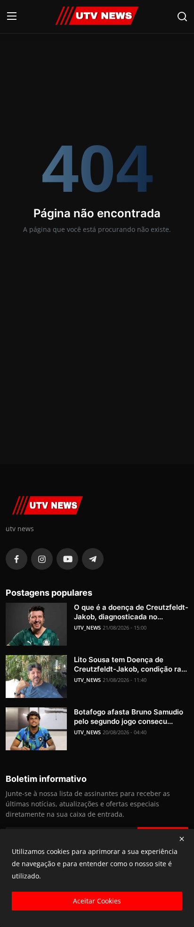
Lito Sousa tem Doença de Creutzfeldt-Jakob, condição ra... (130, 664)
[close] (181, 839)
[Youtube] (67, 559)
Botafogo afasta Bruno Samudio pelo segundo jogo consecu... (128, 716)
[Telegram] (93, 559)
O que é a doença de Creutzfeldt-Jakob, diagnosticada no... (131, 612)
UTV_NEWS (87, 627)
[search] (182, 16)
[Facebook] (16, 559)
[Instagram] (42, 559)
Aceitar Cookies (97, 900)
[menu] (12, 16)
